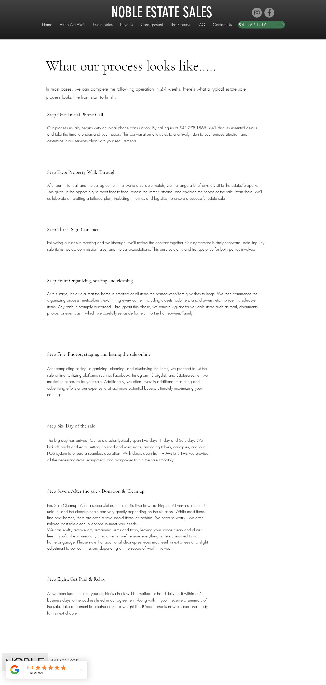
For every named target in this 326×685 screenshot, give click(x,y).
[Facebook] (269, 13)
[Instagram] (257, 13)
